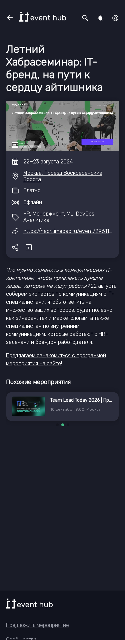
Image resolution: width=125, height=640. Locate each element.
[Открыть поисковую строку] (85, 18)
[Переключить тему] (100, 18)
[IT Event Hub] (42, 17)
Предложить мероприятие (37, 625)
